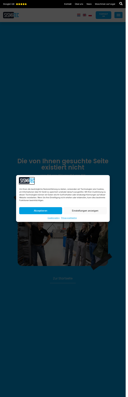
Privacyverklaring (69, 218)
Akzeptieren (40, 210)
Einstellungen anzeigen (85, 210)
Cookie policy (54, 218)
